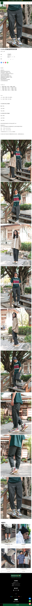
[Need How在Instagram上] (16, 590)
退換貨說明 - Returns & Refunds (16, 583)
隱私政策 (17, 601)
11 (17, 47)
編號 (1, 54)
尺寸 (1, 56)
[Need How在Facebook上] (13, 590)
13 (19, 47)
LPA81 (9, 54)
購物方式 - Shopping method (16, 584)
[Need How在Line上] (18, 590)
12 (18, 47)
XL (14, 56)
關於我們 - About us (16, 582)
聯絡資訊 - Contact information (16, 585)
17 (22, 47)
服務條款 (14, 601)
